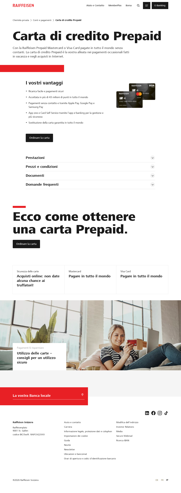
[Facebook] (153, 413)
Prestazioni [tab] (35, 158)
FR (162, 480)
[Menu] (146, 5)
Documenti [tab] (35, 175)
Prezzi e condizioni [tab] (42, 167)
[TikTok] (166, 413)
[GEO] (82, 394)
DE (157, 480)
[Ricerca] (138, 5)
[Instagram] (160, 413)
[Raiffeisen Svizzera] (23, 5)
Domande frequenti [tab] (42, 184)
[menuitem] (95, 5)
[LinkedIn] (147, 413)
